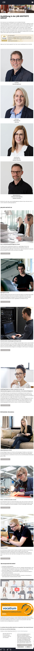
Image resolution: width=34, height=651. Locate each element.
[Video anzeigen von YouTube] (17, 589)
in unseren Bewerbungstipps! (22, 631)
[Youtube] (10, 649)
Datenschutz (2, 648)
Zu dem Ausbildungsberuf (5, 253)
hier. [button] (30, 642)
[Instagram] (4, 649)
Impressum (9, 648)
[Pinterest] (7, 649)
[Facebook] (1, 649)
